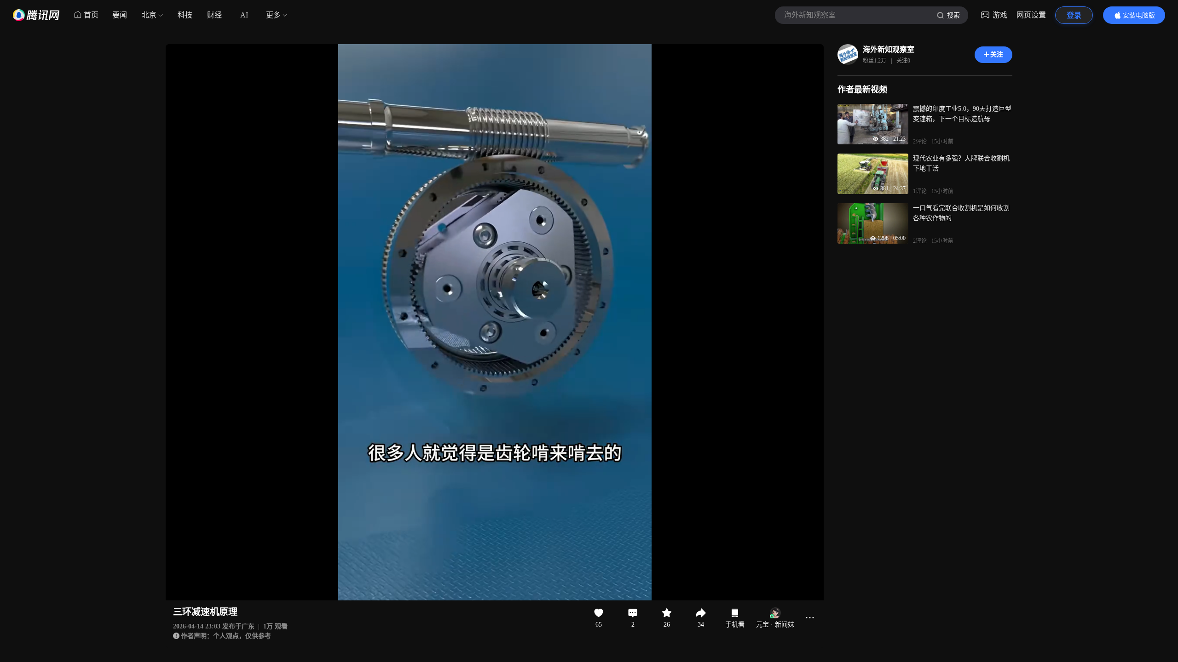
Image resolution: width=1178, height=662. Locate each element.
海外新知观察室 (888, 49)
